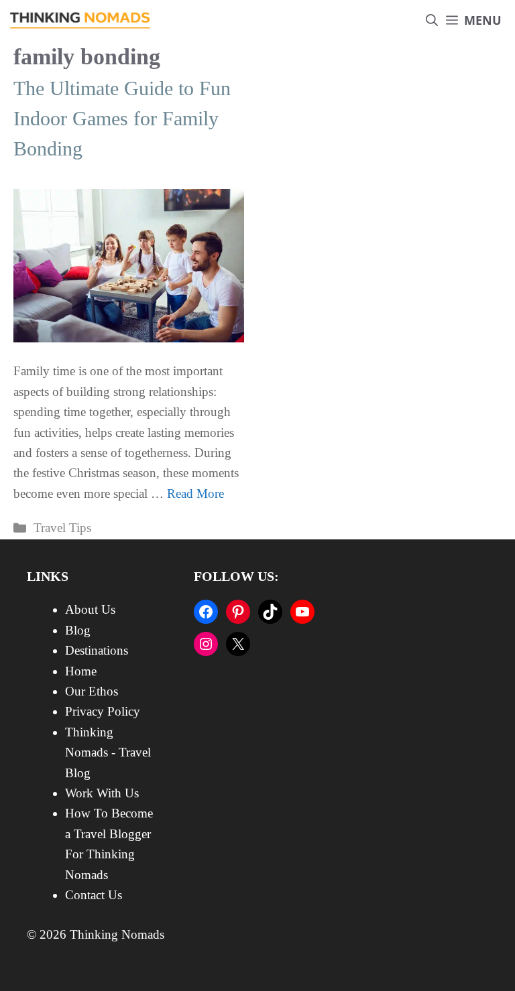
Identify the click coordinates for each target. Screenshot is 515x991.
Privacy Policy (102, 711)
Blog (78, 630)
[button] (432, 20)
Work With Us (102, 793)
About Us (90, 609)
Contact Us (93, 895)
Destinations (96, 650)
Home (81, 671)
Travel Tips (62, 528)
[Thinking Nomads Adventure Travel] (80, 20)
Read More (195, 493)
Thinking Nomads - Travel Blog (108, 752)
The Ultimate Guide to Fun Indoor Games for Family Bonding (122, 118)
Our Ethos (91, 691)
